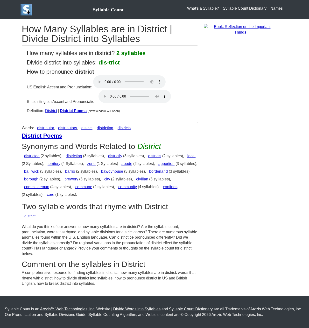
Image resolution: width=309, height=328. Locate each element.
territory (54, 164)
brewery (71, 179)
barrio (70, 171)
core (50, 195)
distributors (67, 128)
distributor (45, 128)
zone (91, 164)
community (127, 187)
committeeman (36, 187)
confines (170, 187)
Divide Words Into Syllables (137, 309)
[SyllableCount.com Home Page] (27, 9)
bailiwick (31, 171)
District (51, 111)
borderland (158, 171)
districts (124, 128)
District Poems (73, 111)
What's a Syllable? (203, 8)
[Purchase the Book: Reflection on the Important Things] (240, 29)
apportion (166, 164)
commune (83, 187)
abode (126, 164)
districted (32, 156)
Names (276, 8)
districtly (115, 156)
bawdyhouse (112, 171)
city (107, 179)
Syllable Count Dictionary (245, 8)
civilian (142, 179)
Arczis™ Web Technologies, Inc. (67, 309)
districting (105, 128)
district (86, 128)
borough (31, 179)
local (191, 156)
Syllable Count (108, 9)
